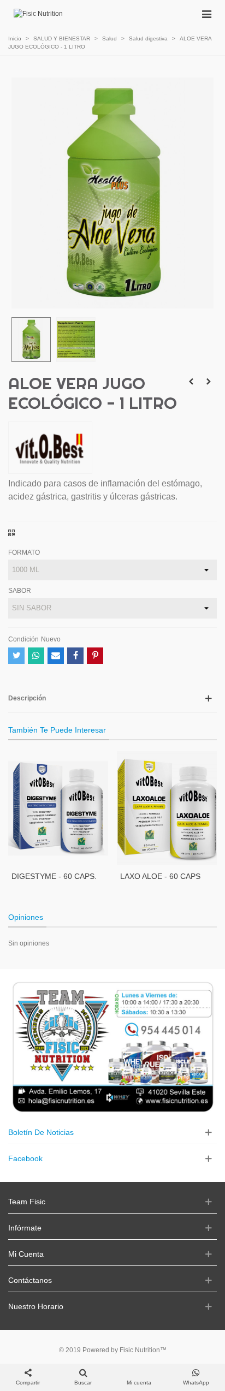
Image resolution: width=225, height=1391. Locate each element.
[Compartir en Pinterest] (95, 655)
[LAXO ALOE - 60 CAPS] (167, 808)
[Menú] (206, 13)
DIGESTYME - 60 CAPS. (54, 876)
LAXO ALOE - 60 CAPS (160, 876)
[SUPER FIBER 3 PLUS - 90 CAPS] (191, 381)
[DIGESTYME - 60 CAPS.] (58, 808)
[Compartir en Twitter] (16, 655)
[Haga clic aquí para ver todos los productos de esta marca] (50, 447)
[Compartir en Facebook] (75, 655)
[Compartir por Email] (56, 655)
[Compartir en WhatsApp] (36, 655)
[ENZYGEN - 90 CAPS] (208, 381)
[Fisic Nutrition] (38, 14)
